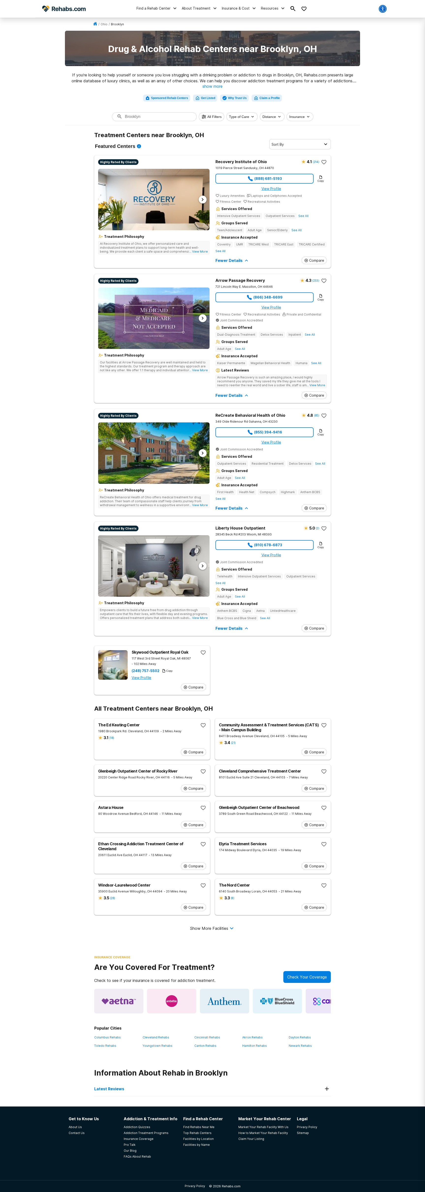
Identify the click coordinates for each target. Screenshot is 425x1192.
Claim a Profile (269, 98)
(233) (315, 280)
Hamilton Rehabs (254, 1046)
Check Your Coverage (307, 977)
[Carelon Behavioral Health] (330, 1001)
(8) (232, 898)
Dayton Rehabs (300, 1037)
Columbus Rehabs (107, 1037)
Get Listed (208, 98)
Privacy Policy (195, 1186)
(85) (316, 415)
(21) (233, 743)
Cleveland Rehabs (156, 1037)
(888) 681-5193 (268, 178)
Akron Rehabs (252, 1037)
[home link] (95, 24)
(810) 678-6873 (268, 545)
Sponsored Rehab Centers (169, 98)
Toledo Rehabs (105, 1046)
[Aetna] (118, 1001)
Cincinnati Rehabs (207, 1037)
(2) (317, 528)
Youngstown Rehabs (157, 1046)
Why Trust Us (237, 98)
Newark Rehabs (300, 1046)
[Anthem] (224, 1001)
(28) (112, 898)
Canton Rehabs (205, 1046)
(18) (111, 738)
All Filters (214, 117)
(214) (316, 162)
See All (303, 216)
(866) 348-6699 (268, 297)
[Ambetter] (171, 1001)
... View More (198, 251)
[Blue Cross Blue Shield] (277, 1001)
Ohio (104, 24)
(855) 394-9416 (268, 432)
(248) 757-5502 (145, 671)
